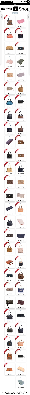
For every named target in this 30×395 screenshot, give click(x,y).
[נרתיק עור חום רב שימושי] (21, 302)
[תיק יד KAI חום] (21, 88)
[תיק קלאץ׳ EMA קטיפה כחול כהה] (21, 48)
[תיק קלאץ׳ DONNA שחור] (21, 356)
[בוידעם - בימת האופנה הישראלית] (25, 1)
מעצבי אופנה (11, 392)
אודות (22, 392)
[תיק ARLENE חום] (9, 21)
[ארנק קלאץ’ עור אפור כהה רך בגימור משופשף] (21, 315)
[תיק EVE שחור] (9, 115)
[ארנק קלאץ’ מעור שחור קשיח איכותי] (9, 208)
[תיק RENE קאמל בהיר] (21, 208)
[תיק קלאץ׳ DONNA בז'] (9, 88)
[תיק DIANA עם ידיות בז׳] (21, 262)
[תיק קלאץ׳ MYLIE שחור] (21, 101)
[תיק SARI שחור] (21, 168)
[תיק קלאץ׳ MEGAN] (9, 369)
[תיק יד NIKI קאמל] (9, 249)
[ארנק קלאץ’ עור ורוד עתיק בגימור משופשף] (21, 369)
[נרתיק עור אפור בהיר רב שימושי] (21, 382)
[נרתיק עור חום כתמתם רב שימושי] (9, 262)
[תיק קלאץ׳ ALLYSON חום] (9, 182)
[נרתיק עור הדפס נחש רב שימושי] (21, 182)
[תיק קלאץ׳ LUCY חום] (21, 155)
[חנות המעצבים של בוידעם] (15, 8)
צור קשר (19, 393)
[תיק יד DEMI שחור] (9, 329)
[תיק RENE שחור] (9, 315)
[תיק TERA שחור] (9, 222)
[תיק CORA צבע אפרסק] (9, 35)
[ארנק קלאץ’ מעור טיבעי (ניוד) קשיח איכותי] (21, 222)
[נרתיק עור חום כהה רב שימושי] (9, 302)
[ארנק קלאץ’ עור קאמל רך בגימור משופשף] (9, 48)
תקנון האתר (17, 392)
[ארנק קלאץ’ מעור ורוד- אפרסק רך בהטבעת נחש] (21, 21)
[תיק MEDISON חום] (9, 356)
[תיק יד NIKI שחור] (9, 155)
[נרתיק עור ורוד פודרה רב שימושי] (9, 61)
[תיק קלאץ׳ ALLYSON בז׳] (9, 75)
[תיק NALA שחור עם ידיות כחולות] (9, 128)
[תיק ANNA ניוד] (21, 342)
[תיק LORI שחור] (21, 329)
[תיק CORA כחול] (9, 101)
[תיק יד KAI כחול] (9, 342)
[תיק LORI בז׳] (21, 249)
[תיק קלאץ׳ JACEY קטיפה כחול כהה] (9, 275)
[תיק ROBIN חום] (21, 275)
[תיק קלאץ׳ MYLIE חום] (21, 142)
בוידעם (26, 392)
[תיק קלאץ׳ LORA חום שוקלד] (9, 235)
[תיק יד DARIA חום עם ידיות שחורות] (21, 115)
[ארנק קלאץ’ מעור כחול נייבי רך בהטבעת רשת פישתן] (21, 235)
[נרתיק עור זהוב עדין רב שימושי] (21, 195)
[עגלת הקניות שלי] (11, 2)
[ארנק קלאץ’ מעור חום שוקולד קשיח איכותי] (9, 142)
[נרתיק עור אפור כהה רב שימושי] (21, 61)
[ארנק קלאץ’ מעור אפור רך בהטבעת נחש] (21, 75)
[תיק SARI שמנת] (9, 168)
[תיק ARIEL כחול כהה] (21, 289)
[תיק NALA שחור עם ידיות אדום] (21, 35)
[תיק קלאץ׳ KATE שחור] (9, 195)
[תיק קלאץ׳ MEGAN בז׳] (9, 289)
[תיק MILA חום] (21, 128)
